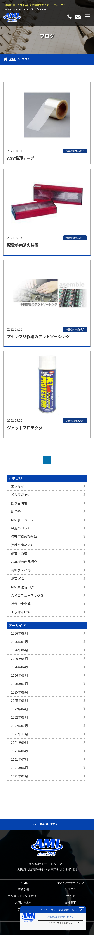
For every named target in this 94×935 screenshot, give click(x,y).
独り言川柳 (19, 503)
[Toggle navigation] (87, 16)
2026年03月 (19, 675)
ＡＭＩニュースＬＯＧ (27, 595)
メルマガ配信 (21, 494)
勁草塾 (16, 511)
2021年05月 (19, 776)
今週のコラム (21, 528)
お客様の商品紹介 (24, 561)
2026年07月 (19, 641)
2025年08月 (19, 692)
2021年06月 (19, 767)
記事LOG (17, 578)
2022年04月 (19, 709)
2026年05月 (19, 658)
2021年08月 (19, 750)
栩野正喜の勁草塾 (24, 536)
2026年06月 (19, 650)
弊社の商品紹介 (22, 545)
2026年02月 (19, 683)
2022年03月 (19, 717)
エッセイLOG (20, 612)
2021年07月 (19, 759)
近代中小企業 (21, 603)
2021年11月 (19, 734)
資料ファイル (21, 570)
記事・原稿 (19, 553)
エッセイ (17, 486)
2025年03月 (19, 700)
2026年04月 (19, 666)
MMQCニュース (22, 519)
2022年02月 (19, 725)
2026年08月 (19, 633)
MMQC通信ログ (22, 587)
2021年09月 (19, 742)
